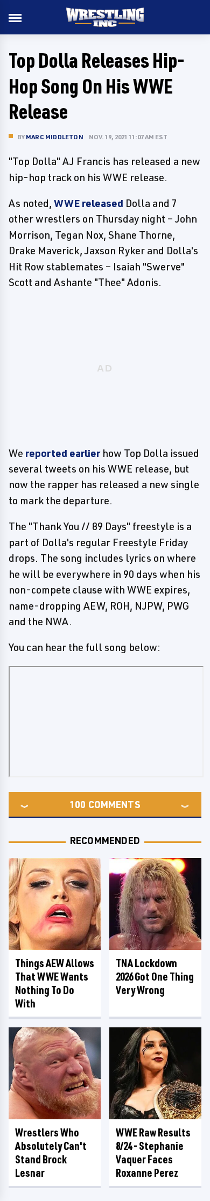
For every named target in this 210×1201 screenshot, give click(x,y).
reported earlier (62, 453)
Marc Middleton (54, 137)
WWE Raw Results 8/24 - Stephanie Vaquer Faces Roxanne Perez (153, 1152)
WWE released (88, 203)
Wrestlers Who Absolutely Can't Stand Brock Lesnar (51, 1152)
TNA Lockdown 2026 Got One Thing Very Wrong (155, 976)
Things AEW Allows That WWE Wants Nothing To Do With (54, 983)
